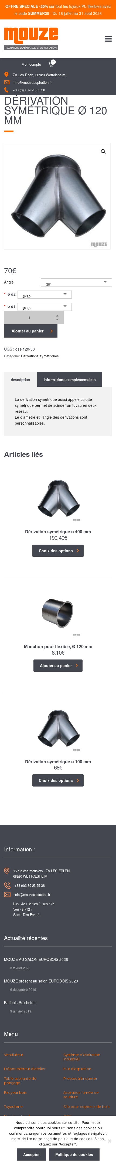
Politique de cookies (74, 1154)
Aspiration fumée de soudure (81, 1094)
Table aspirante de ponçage (20, 1080)
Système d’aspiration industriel (81, 1056)
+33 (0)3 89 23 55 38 (29, 89)
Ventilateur (13, 1054)
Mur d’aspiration (77, 1069)
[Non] (109, 1141)
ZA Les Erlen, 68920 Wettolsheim (39, 74)
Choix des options (56, 550)
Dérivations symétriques (40, 355)
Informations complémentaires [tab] (69, 379)
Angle (9, 282)
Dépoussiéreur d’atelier (25, 1069)
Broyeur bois (15, 1092)
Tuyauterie (13, 1106)
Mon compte (31, 64)
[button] (103, 151)
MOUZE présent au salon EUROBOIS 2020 (41, 981)
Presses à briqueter (80, 1078)
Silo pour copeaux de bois (86, 1106)
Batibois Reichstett (20, 1002)
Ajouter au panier (27, 331)
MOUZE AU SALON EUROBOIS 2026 (36, 959)
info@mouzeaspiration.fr (33, 82)
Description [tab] (20, 379)
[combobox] (76, 282)
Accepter (31, 1154)
